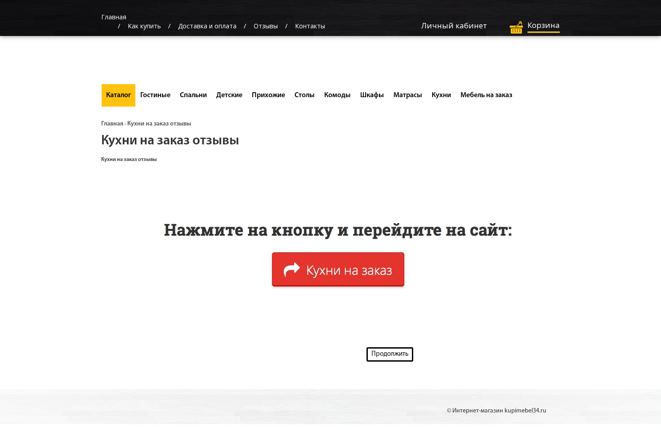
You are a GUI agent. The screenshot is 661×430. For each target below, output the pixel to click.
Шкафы (372, 95)
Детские (229, 95)
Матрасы (407, 95)
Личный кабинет (454, 25)
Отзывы (266, 26)
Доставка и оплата (207, 26)
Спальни (193, 95)
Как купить (144, 26)
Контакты (310, 26)
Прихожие (268, 95)
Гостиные (155, 95)
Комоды (337, 95)
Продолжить (389, 354)
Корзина (543, 25)
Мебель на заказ (486, 95)
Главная (112, 124)
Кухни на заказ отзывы (159, 124)
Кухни (441, 95)
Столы (305, 95)
